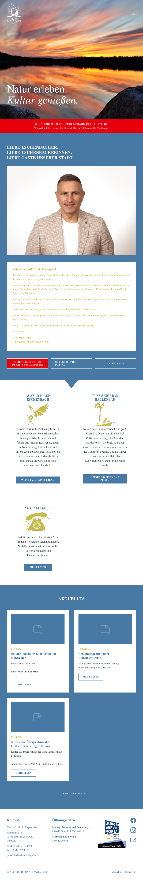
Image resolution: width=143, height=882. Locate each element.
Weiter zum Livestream (38, 479)
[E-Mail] (133, 840)
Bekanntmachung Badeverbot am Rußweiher (33, 655)
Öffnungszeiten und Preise (105, 478)
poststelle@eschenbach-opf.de (21, 855)
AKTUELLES (115, 363)
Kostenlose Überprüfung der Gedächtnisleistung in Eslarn (30, 744)
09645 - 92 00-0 (24, 845)
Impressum (130, 871)
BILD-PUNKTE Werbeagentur (32, 871)
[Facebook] (133, 820)
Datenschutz (116, 871)
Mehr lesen (38, 567)
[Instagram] (133, 830)
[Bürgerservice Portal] (112, 833)
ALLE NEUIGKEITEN (71, 793)
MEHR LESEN (24, 684)
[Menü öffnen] (133, 13)
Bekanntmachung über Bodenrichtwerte (93, 655)
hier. (109, 667)
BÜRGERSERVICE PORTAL (71, 363)
